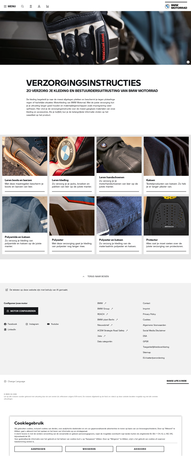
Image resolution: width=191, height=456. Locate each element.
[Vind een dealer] (30, 5)
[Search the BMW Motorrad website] (22, 5)
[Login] (39, 5)
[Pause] (188, 61)
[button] (10, 6)
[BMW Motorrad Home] (176, 6)
